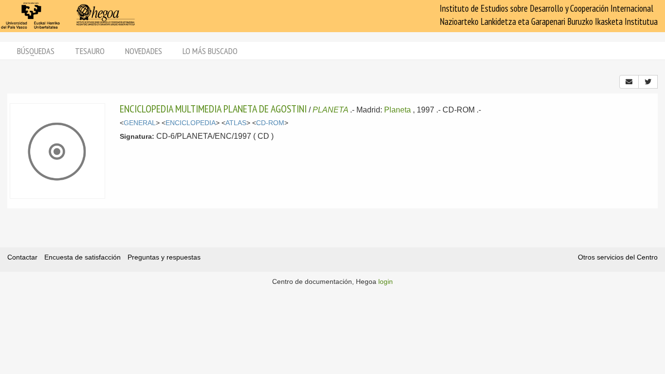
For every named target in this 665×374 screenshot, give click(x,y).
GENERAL (140, 123)
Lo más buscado (210, 50)
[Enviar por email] (629, 82)
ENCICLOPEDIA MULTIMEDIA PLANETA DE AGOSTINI (213, 108)
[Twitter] (648, 82)
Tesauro (90, 50)
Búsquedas (36, 50)
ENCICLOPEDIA (191, 123)
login (385, 281)
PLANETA (330, 110)
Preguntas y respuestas (164, 257)
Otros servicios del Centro (618, 257)
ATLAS (235, 123)
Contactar (22, 257)
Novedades (143, 50)
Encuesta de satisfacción (82, 257)
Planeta (397, 110)
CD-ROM (270, 123)
